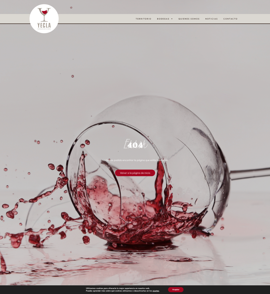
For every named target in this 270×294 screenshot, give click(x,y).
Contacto (230, 19)
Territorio (143, 19)
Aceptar (175, 289)
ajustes (156, 291)
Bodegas (163, 19)
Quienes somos (189, 19)
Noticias (211, 19)
